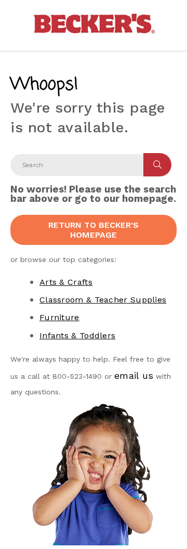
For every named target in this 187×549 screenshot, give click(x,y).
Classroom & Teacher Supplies (102, 300)
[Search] (157, 164)
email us (133, 375)
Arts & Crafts (65, 282)
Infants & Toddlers (77, 335)
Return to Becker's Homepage (93, 230)
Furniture (59, 317)
